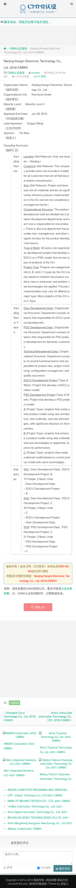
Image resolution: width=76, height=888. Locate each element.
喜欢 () (40, 607)
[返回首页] (5, 48)
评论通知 (45, 867)
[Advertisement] (38, 35)
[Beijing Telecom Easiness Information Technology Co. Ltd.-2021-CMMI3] (56, 763)
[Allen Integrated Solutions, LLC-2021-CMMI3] (20, 761)
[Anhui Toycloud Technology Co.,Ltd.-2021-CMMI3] (56, 736)
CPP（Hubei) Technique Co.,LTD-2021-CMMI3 (35, 795)
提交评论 (64, 868)
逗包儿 (64, 883)
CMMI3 (14, 703)
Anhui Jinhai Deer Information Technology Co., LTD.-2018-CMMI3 (55, 716)
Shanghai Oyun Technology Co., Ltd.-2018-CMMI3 (20, 716)
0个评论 (41, 76)
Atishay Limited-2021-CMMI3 (25, 828)
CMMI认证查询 (18, 48)
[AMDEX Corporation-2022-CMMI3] (20, 734)
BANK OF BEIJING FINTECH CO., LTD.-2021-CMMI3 (39, 801)
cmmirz (35, 72)
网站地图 (51, 880)
